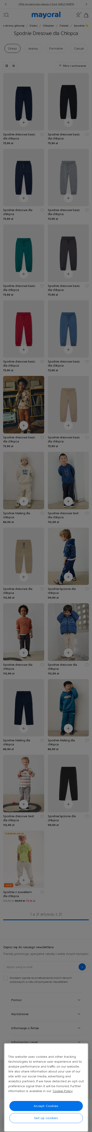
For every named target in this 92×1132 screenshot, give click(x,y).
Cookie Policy (63, 1091)
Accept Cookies (46, 1106)
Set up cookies (46, 1118)
